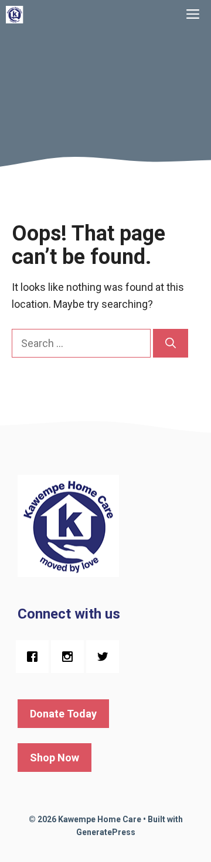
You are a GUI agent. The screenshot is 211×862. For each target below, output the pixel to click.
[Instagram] (70, 656)
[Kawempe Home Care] (14, 14)
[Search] (170, 343)
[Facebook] (35, 656)
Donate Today (63, 714)
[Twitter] (105, 656)
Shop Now (54, 757)
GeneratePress (105, 832)
